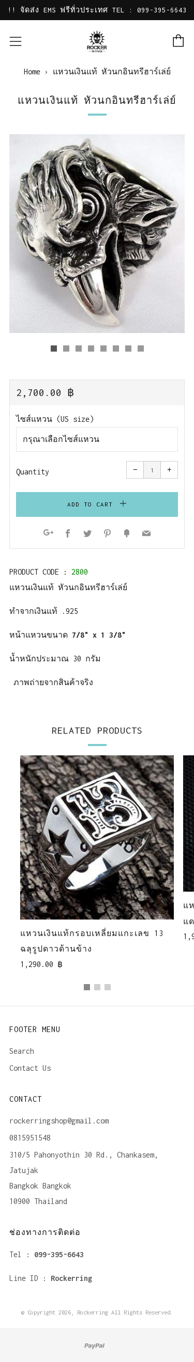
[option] (97, 233)
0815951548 (30, 1137)
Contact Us (30, 1068)
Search (21, 1051)
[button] (54, 348)
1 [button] (87, 987)
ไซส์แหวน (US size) (55, 419)
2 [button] (97, 987)
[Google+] (48, 534)
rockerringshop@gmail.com (59, 1120)
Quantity (32, 471)
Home (32, 71)
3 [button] (108, 987)
